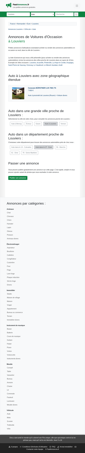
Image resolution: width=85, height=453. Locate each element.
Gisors (38, 124)
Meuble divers (12, 405)
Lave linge (11, 274)
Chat (8, 213)
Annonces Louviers (15, 29)
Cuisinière (11, 262)
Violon (9, 351)
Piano (9, 347)
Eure (28, 24)
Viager (9, 305)
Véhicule (27, 29)
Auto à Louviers (50, 124)
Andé (61, 65)
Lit (8, 390)
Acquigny (69, 63)
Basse (9, 329)
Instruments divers (13, 358)
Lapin (9, 227)
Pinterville (48, 63)
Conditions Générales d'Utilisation (34, 447)
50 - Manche (60, 147)
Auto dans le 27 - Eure (44, 147)
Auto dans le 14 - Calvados (21, 147)
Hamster (10, 224)
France (12, 24)
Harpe (9, 344)
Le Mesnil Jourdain (51, 65)
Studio (9, 294)
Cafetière (10, 255)
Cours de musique (13, 336)
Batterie (10, 333)
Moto (9, 417)
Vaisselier (10, 375)
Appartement (11, 309)
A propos (14, 447)
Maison (9, 301)
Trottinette (10, 425)
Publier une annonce (18, 178)
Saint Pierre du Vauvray (17, 65)
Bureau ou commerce (15, 312)
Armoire (10, 382)
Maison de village (13, 297)
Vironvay (29, 65)
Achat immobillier (66, 447)
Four (8, 266)
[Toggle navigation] (77, 6)
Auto (34, 29)
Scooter (10, 421)
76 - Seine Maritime (29, 153)
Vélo (8, 429)
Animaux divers (12, 238)
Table (9, 371)
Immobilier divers (13, 320)
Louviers (35, 24)
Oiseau (9, 231)
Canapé (10, 368)
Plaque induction (13, 277)
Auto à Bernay (16, 124)
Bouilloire (10, 251)
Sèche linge (11, 281)
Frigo (9, 270)
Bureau (9, 379)
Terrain (9, 316)
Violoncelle (11, 355)
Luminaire (10, 401)
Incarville (40, 63)
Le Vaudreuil (38, 65)
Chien (9, 220)
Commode (11, 394)
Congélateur (11, 259)
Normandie (21, 24)
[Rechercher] (76, 14)
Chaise (9, 386)
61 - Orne (14, 153)
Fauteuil (10, 397)
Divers (9, 285)
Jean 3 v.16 (58, 440)
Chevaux (10, 216)
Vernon (63, 124)
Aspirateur (11, 248)
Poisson (10, 235)
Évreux (28, 124)
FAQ (53, 447)
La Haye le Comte (59, 63)
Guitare (9, 340)
